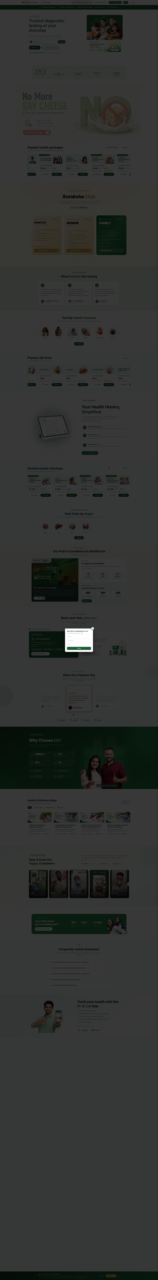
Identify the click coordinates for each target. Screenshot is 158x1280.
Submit (79, 648)
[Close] (92, 628)
